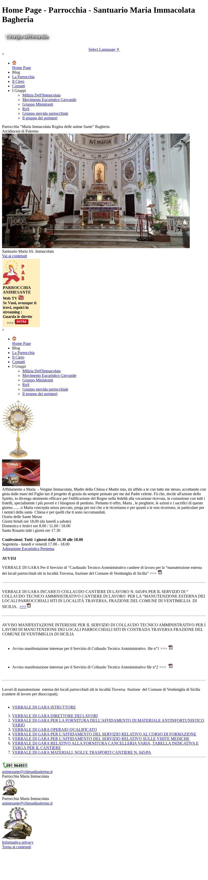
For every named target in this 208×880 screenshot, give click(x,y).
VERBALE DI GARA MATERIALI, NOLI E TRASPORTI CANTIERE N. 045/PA (81, 752)
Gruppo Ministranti (37, 104)
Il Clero (18, 81)
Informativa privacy (17, 842)
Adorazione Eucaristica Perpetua (28, 549)
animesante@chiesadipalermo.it (27, 772)
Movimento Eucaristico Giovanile (49, 100)
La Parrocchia (23, 77)
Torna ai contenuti (16, 847)
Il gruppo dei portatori (39, 118)
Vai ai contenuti (14, 256)
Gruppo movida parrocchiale (45, 113)
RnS (25, 109)
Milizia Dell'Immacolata (41, 95)
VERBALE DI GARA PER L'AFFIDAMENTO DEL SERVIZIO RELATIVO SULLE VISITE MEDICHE (100, 739)
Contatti (18, 86)
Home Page (21, 68)
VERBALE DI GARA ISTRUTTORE (44, 707)
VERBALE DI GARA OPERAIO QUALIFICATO (54, 729)
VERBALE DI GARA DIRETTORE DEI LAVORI (55, 716)
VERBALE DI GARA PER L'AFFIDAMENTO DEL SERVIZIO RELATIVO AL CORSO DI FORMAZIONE (104, 734)
